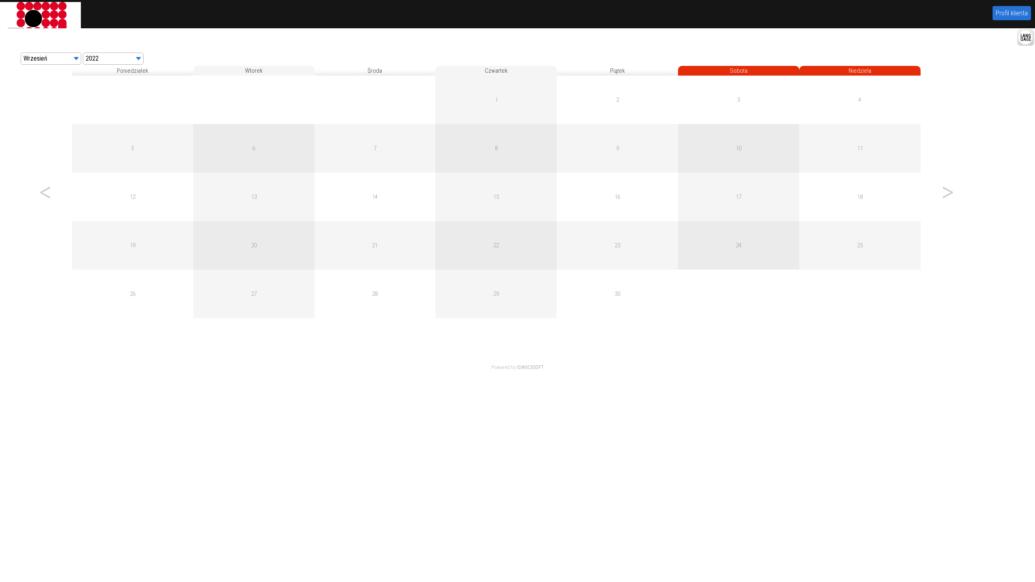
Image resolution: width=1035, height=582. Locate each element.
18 (860, 196)
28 (375, 293)
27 (254, 293)
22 (496, 245)
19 (132, 245)
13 (254, 196)
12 (132, 196)
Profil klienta (1012, 13)
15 (496, 196)
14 (375, 196)
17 (738, 196)
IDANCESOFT (530, 367)
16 (617, 196)
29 (496, 293)
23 (617, 245)
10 (738, 148)
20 (254, 245)
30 (617, 293)
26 (132, 293)
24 (738, 245)
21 (375, 245)
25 (860, 245)
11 (860, 148)
